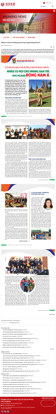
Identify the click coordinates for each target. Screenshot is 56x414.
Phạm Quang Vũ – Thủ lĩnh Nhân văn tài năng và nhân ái (14, 380)
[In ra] (51, 47)
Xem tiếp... (52, 348)
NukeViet (32, 407)
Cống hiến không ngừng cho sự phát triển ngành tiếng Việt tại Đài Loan (17, 338)
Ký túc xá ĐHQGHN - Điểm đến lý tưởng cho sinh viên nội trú (15, 358)
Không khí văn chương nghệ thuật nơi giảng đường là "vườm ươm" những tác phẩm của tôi (21, 382)
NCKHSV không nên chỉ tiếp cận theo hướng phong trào (14, 386)
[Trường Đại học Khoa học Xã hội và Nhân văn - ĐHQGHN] (2, 4)
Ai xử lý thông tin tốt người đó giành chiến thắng (12, 332)
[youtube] (5, 411)
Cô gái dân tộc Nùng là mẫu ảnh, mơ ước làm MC (13, 384)
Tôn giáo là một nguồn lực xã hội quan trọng (12, 329)
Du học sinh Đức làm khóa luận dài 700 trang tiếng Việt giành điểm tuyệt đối (18, 355)
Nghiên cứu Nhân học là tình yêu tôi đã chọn (12, 345)
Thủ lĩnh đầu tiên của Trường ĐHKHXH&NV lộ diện (13, 391)
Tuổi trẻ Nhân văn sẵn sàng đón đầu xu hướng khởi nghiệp (15, 375)
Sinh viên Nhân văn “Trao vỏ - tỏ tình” (10, 377)
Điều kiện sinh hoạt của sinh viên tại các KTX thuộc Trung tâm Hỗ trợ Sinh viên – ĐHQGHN (21, 360)
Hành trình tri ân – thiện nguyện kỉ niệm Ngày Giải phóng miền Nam (17, 393)
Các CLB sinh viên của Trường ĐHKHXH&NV (12, 353)
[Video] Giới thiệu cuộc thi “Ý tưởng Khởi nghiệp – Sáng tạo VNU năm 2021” (18, 362)
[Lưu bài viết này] (53, 47)
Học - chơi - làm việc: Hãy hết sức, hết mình (12, 366)
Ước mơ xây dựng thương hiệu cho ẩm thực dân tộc (13, 340)
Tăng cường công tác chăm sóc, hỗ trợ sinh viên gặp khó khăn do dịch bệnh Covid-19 (20, 364)
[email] (8, 411)
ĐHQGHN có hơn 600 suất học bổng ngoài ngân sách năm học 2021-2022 (18, 371)
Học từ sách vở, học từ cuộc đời (9, 336)
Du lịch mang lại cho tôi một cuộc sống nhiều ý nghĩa (13, 347)
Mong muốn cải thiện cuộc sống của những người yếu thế (14, 334)
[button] (47, 3)
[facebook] (2, 411)
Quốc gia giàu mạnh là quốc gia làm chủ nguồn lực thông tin (15, 342)
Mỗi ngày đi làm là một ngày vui (9, 368)
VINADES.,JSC (8, 408)
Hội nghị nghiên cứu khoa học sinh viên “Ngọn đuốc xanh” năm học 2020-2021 (19, 388)
